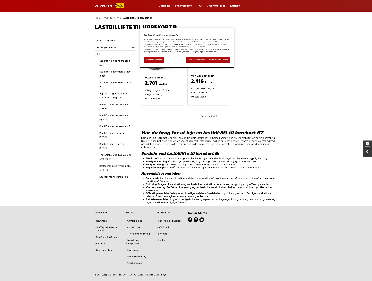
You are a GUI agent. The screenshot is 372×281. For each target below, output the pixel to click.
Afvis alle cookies (154, 60)
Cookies (162, 240)
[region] (187, 48)
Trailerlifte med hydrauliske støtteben (115, 157)
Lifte (118, 18)
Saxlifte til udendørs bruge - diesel (115, 73)
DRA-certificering (137, 256)
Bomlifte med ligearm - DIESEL (112, 135)
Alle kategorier (106, 40)
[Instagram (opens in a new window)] (196, 219)
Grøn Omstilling (216, 5)
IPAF (199, 5)
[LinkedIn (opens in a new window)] (201, 219)
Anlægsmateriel (107, 47)
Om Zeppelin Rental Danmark (106, 229)
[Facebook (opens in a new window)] (190, 219)
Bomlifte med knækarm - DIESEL (113, 106)
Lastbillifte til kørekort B (113, 177)
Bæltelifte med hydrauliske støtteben (115, 168)
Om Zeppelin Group (106, 237)
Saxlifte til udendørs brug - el (115, 84)
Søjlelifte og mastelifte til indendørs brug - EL (114, 95)
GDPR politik (165, 227)
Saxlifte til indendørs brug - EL (115, 62)
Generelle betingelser (169, 221)
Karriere (235, 5)
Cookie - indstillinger (197, 60)
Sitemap (163, 233)
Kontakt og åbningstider (133, 242)
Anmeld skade (134, 221)
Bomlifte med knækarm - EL (115, 126)
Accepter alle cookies (218, 60)
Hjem (97, 18)
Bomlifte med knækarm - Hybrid (113, 117)
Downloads (132, 250)
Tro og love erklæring (138, 233)
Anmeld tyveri (134, 227)
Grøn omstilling (104, 250)
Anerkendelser (135, 263)
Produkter (108, 18)
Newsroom (101, 221)
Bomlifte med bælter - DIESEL (112, 146)
